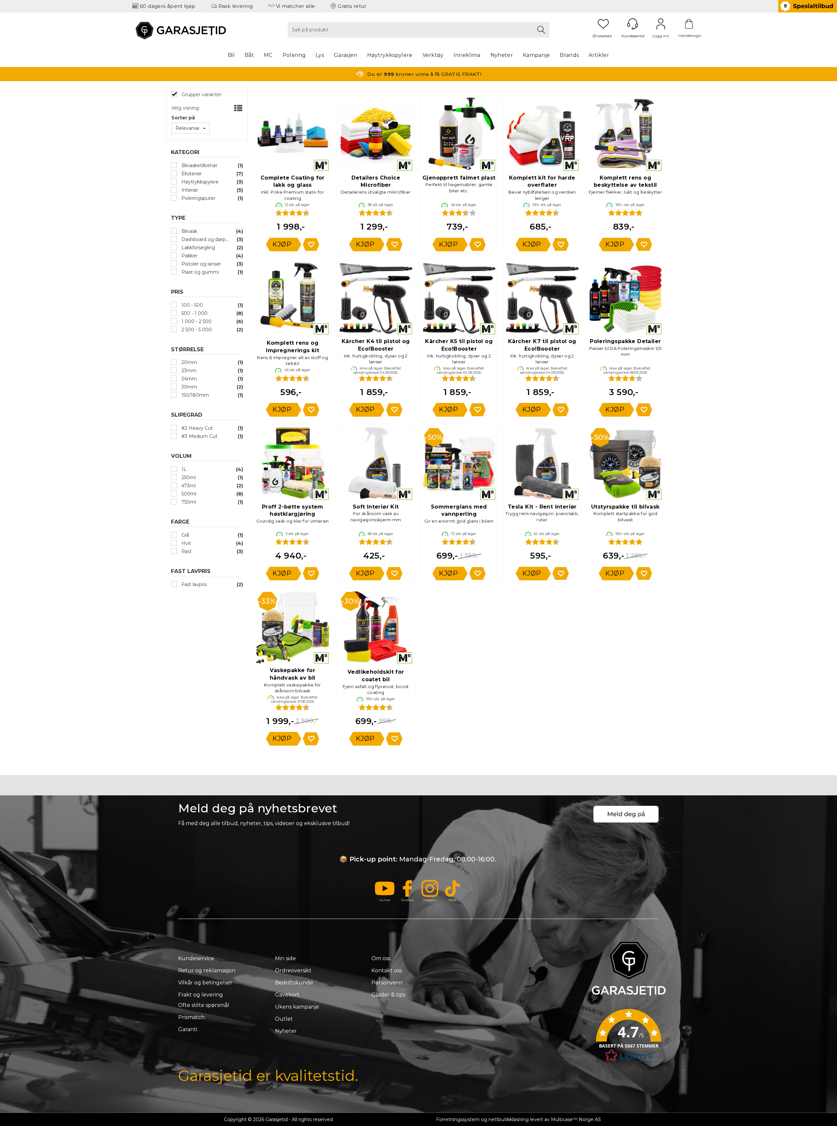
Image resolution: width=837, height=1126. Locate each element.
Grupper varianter (201, 94)
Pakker (188, 256)
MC (268, 55)
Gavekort (287, 995)
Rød (185, 551)
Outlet (284, 1019)
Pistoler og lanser (200, 264)
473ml (188, 486)
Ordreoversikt (293, 970)
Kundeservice (196, 958)
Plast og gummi (199, 272)
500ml (188, 494)
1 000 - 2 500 (196, 321)
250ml (188, 477)
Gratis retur (352, 6)
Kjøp (281, 244)
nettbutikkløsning (508, 1119)
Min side (285, 958)
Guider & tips (388, 995)
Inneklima (467, 55)
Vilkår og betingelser (205, 982)
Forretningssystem (458, 1119)
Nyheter (501, 55)
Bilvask (188, 231)
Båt (249, 55)
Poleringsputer (197, 198)
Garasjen (345, 55)
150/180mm (194, 395)
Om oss (380, 958)
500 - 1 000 (194, 313)
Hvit (185, 543)
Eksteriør (191, 174)
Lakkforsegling (197, 248)
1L (183, 469)
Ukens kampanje (297, 1007)
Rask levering (235, 6)
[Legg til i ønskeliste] (311, 244)
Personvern (386, 982)
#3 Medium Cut (198, 436)
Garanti (187, 1029)
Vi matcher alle (295, 6)
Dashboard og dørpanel (205, 239)
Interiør (189, 190)
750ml (188, 502)
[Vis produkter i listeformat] (237, 108)
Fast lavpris (193, 584)
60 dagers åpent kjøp (168, 6)
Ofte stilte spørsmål (203, 1005)
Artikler (599, 55)
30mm (188, 387)
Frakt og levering (200, 995)
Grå (184, 535)
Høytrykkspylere (390, 55)
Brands (569, 55)
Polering (294, 55)
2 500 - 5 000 (196, 330)
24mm (188, 379)
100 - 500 (191, 305)
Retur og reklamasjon (206, 970)
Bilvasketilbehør (198, 165)
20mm (188, 362)
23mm (188, 370)
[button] (629, 1038)
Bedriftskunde (294, 982)
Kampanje (536, 55)
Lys (320, 55)
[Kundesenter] (632, 24)
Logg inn (661, 24)
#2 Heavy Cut (196, 428)
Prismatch (191, 1017)
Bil (231, 55)
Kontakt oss (386, 970)
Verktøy (433, 55)
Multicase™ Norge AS (576, 1119)
